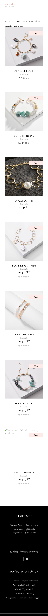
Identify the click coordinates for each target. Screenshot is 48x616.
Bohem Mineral (24, 135)
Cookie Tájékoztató (24, 589)
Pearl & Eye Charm (24, 265)
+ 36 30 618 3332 (30, 532)
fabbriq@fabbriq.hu (27, 529)
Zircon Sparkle (24, 472)
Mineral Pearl (24, 403)
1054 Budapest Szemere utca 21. (26, 525)
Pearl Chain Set (24, 334)
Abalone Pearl (24, 71)
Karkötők (24, 74)
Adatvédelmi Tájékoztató (24, 585)
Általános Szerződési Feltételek (24, 580)
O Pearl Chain (24, 200)
